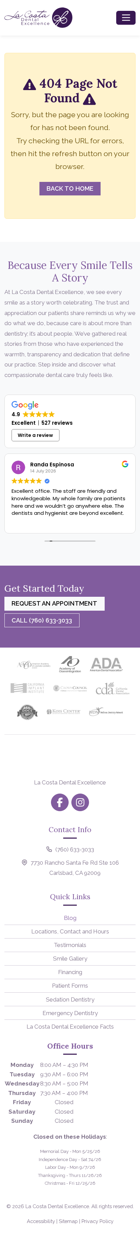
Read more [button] (92, 523)
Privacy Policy (97, 1221)
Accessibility (41, 1221)
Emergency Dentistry (70, 1013)
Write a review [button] (35, 435)
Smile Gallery (70, 958)
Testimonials (70, 945)
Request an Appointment (54, 603)
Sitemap (68, 1221)
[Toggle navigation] (126, 17)
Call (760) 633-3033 (42, 620)
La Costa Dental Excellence (57, 1206)
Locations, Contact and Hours (70, 931)
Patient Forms (70, 985)
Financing (70, 972)
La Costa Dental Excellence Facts (70, 1026)
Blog (70, 917)
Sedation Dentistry (70, 999)
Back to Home (70, 188)
